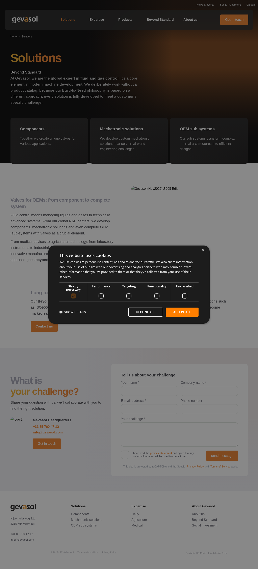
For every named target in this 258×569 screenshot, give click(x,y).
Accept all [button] (182, 312)
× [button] (203, 250)
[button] (72, 312)
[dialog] (129, 284)
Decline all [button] (145, 312)
